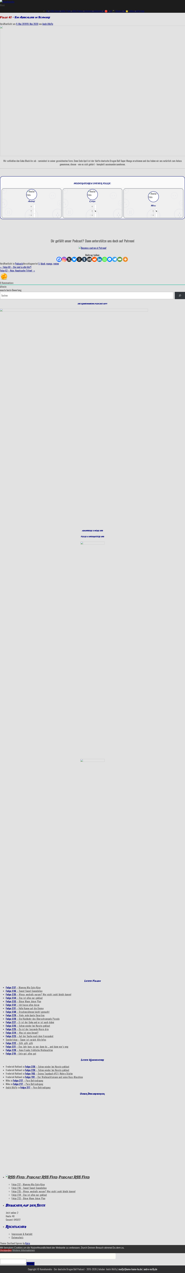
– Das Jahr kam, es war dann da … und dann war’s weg (37, 1046)
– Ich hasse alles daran (22, 1005)
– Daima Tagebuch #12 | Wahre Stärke (49, 1073)
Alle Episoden (57, 11)
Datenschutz (18, 1237)
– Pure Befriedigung (28, 1080)
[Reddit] (94, 259)
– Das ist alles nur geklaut (24, 998)
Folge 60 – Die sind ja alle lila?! (15, 267)
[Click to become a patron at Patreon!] (92, 248)
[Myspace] (89, 259)
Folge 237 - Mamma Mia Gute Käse (28, 1184)
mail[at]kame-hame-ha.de (130, 1269)
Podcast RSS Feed (74, 1177)
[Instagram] (64, 259)
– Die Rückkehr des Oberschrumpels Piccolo (33, 1019)
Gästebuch (100, 11)
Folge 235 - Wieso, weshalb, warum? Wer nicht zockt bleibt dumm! (44, 1191)
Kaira (27, 1243)
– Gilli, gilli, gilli (19, 1043)
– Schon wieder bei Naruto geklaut (28, 1026)
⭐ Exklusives (131, 11)
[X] (69, 259)
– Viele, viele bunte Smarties (25, 1015)
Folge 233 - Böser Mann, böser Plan (28, 1198)
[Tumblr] (84, 259)
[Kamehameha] (7, 1)
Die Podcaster (80, 11)
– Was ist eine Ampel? (22, 1032)
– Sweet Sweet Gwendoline (24, 991)
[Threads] (79, 259)
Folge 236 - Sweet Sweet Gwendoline (29, 1188)
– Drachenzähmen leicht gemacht (27, 1012)
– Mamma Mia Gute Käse (23, 987)
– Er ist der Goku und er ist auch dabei (30, 1022)
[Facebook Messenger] (109, 259)
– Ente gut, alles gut (21, 1053)
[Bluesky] (74, 259)
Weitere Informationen (23, 1250)
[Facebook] (59, 259)
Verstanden (6, 1250)
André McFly (47, 24)
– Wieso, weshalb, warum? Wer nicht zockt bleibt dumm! (38, 994)
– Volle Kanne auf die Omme (25, 1008)
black (43, 263)
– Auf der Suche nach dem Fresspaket (29, 1036)
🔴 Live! (108, 11)
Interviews (90, 11)
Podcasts (19, 263)
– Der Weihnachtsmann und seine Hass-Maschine (54, 1077)
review (56, 263)
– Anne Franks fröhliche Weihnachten (29, 1050)
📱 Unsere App (118, 11)
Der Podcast (68, 11)
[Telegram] (114, 259)
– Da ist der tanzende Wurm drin (27, 1029)
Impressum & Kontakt (22, 1234)
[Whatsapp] (104, 259)
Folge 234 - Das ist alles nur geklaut (29, 1195)
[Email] (119, 259)
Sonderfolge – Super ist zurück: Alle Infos (26, 1039)
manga (49, 263)
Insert (30, 1263)
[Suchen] (180, 295)
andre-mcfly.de (150, 1269)
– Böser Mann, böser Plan (23, 1001)
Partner (141, 11)
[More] (125, 259)
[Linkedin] (99, 259)
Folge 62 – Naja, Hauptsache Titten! (17, 270)
